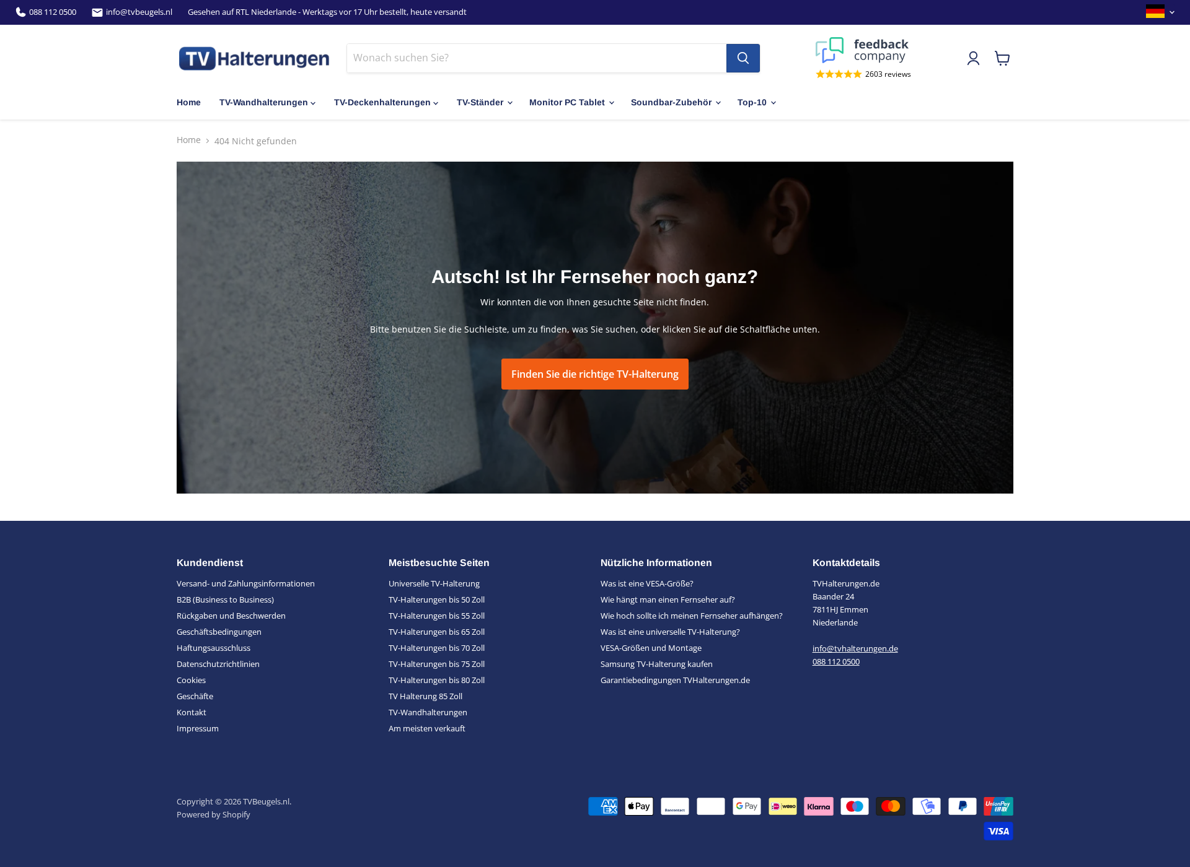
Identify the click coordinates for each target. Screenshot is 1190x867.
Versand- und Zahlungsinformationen (246, 583)
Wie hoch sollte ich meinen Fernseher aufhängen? (692, 615)
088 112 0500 (52, 12)
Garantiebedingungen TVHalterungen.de (675, 680)
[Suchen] (743, 58)
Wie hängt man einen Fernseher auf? (668, 599)
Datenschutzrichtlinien (218, 663)
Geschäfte (195, 696)
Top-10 (752, 102)
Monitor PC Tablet (567, 102)
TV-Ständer (480, 102)
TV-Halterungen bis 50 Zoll (437, 599)
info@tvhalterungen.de (855, 648)
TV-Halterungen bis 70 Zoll (437, 647)
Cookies (191, 680)
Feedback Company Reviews (863, 50)
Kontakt (191, 712)
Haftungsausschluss (213, 647)
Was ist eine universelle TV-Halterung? (670, 631)
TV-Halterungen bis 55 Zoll (437, 615)
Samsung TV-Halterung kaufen (657, 663)
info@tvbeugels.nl (139, 12)
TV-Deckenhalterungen (382, 102)
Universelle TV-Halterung (434, 583)
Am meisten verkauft (427, 728)
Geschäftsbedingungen (219, 631)
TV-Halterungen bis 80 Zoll (437, 680)
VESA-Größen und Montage (651, 647)
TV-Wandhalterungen (263, 102)
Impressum (198, 728)
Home (189, 102)
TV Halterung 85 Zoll (425, 696)
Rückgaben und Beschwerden (231, 615)
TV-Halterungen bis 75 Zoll (437, 663)
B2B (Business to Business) (225, 599)
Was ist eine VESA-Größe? (647, 583)
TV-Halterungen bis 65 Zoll (437, 631)
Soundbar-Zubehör (671, 102)
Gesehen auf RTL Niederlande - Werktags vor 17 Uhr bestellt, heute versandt (327, 12)
